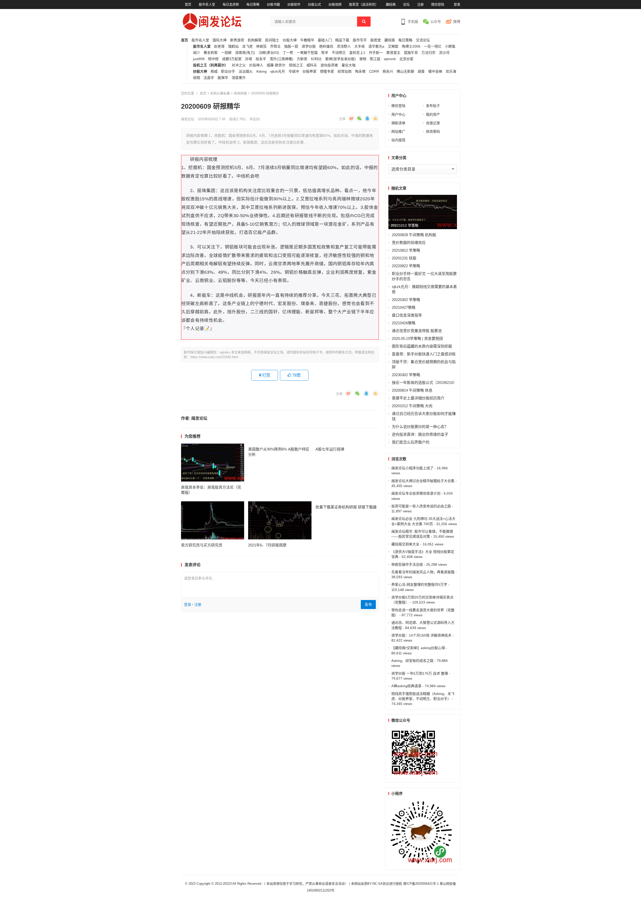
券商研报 (240, 93)
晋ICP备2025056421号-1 (421, 883)
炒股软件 (293, 4)
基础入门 (325, 40)
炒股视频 (335, 4)
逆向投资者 (329, 65)
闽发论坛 (187, 119)
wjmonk (390, 59)
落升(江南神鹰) (281, 59)
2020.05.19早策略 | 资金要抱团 (417, 338)
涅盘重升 (239, 78)
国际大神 (220, 40)
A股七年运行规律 (329, 449)
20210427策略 (403, 307)
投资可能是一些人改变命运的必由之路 (421, 506)
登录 (457, 4)
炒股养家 (309, 71)
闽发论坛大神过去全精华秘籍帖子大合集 (422, 481)
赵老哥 (219, 46)
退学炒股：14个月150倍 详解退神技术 (421, 635)
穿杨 (362, 59)
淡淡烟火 (246, 71)
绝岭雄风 (326, 46)
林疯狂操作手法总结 (407, 564)
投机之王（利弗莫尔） (210, 65)
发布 (368, 604)
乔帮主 (275, 46)
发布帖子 (433, 106)
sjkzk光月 (277, 71)
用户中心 (398, 114)
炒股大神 (290, 40)
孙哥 (248, 59)
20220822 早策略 (406, 266)
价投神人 (256, 65)
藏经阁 (391, 4)
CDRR (374, 71)
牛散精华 (307, 40)
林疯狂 (261, 46)
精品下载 (342, 40)
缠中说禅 (435, 71)
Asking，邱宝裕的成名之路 (412, 661)
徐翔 (196, 78)
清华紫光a (376, 46)
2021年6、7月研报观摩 (267, 545)
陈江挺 (375, 59)
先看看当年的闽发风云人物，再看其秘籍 (422, 572)
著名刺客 (211, 53)
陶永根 (360, 71)
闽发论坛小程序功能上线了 (412, 468)
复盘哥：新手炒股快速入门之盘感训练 (424, 354)
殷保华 (223, 78)
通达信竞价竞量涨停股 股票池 (417, 331)
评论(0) (254, 119)
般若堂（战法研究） (363, 4)
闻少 (196, 53)
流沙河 (444, 53)
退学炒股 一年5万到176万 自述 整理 (419, 673)
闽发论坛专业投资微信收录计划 (415, 493)
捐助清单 (398, 123)
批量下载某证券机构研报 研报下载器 (346, 507)
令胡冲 (293, 71)
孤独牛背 (411, 53)
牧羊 (324, 53)
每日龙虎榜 (231, 4)
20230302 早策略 (406, 375)
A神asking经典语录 (406, 686)
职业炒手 (228, 71)
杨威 (214, 71)
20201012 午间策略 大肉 (412, 406)
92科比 (316, 59)
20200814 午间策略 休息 (412, 390)
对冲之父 (239, 65)
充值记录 (433, 123)
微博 (456, 22)
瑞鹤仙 (233, 46)
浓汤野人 (344, 46)
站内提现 (398, 140)
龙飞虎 (247, 46)
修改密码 (433, 131)
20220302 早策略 (406, 299)
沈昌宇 (209, 78)
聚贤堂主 (393, 53)
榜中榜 (213, 59)
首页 (188, 4)
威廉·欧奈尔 (276, 65)
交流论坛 (423, 40)
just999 (199, 59)
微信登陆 (437, 4)
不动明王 (339, 53)
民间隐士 (272, 40)
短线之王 (296, 65)
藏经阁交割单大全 (405, 544)
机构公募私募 (220, 93)
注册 (420, 4)
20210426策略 (403, 323)
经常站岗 (345, 71)
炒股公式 (314, 4)
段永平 (261, 59)
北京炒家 (406, 59)
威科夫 (311, 65)
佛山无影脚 (405, 71)
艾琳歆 (393, 46)
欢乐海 (451, 71)
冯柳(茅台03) (269, 53)
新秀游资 (237, 40)
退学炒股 (309, 46)
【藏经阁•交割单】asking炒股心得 (418, 648)
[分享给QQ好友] (367, 118)
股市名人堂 (207, 4)
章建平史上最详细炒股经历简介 (418, 398)
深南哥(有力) (245, 53)
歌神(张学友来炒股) (340, 59)
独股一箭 (291, 46)
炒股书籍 (273, 4)
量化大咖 (349, 65)
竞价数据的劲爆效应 (409, 242)
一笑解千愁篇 (307, 53)
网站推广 (398, 131)
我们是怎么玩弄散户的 (410, 442)
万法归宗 (428, 53)
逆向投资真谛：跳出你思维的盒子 (420, 434)
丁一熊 (288, 53)
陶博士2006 (411, 46)
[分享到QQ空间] (375, 118)
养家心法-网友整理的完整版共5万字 (419, 584)
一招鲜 (226, 53)
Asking (261, 71)
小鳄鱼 (450, 46)
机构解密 (255, 40)
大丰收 (359, 46)
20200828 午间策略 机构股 (414, 235)
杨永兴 (388, 71)
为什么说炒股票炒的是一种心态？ (420, 426)
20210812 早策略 (406, 250)
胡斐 (421, 71)
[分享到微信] (359, 118)
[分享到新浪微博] (351, 118)
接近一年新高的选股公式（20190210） (424, 382)
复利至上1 (357, 53)
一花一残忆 (432, 46)
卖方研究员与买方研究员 (201, 545)
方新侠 (302, 59)
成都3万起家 (232, 59)
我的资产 (433, 114)
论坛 (406, 4)
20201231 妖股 (404, 258)
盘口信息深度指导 (407, 315)
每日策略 (252, 4)
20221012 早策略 (404, 225)
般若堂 (375, 40)
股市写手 (360, 40)
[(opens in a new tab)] (212, 462)
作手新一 (376, 53)
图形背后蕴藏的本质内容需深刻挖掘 (422, 346)
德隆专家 (327, 71)
